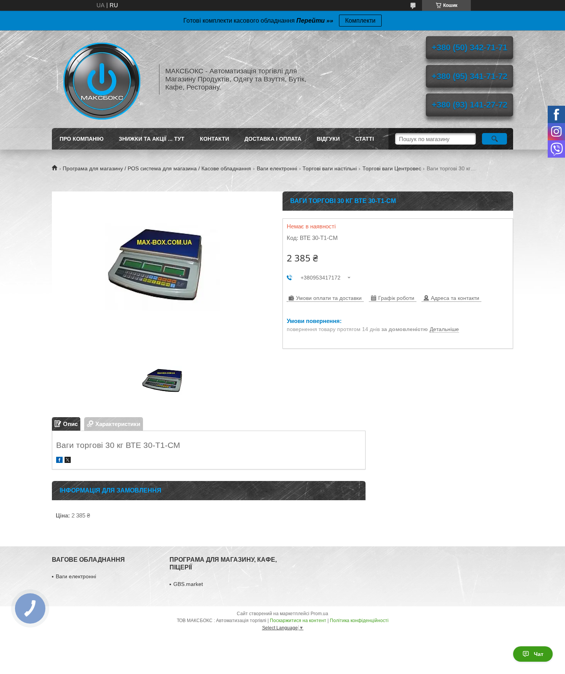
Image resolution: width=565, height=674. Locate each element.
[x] (68, 461)
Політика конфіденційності (359, 620)
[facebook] (59, 461)
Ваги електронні (277, 168)
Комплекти (360, 20)
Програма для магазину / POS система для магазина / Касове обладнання (157, 168)
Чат (538, 654)
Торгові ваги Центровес (391, 168)
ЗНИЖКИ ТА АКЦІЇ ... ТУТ (151, 139)
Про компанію (81, 139)
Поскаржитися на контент (298, 620)
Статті (364, 139)
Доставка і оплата (272, 139)
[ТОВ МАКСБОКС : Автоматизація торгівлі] (102, 79)
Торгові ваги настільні (329, 168)
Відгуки (328, 139)
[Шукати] (494, 139)
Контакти (214, 139)
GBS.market (188, 584)
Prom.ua (319, 613)
